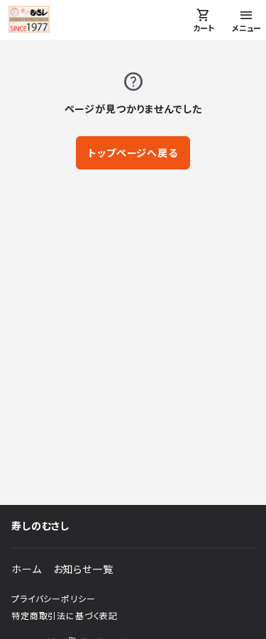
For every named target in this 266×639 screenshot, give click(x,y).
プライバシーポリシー (53, 599)
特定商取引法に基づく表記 (64, 616)
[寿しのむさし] (29, 20)
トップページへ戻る (133, 153)
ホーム (26, 569)
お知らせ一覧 (83, 569)
